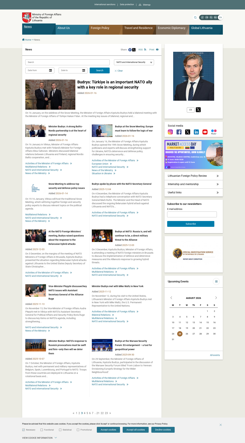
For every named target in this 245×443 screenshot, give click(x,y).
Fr (207, 17)
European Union (100, 163)
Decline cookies (163, 429)
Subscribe (191, 223)
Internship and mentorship (183, 184)
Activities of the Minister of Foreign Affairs (46, 163)
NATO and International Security (41, 170)
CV (190, 110)
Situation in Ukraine (102, 173)
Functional (49, 430)
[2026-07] (171, 298)
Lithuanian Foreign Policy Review (187, 175)
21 (98, 413)
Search (99, 70)
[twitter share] (134, 49)
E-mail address (174, 209)
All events (215, 355)
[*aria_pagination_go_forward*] (110, 413)
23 (106, 413)
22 (102, 413)
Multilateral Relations (36, 166)
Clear (120, 70)
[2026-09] (216, 298)
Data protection (127, 4)
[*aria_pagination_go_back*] (73, 413)
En (220, 17)
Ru (215, 17)
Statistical (67, 430)
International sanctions (104, 4)
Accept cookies (108, 429)
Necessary (30, 430)
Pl (211, 17)
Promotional (86, 430)
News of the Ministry (35, 173)
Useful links (175, 192)
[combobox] (134, 62)
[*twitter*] (198, 109)
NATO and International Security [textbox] (130, 62)
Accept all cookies (135, 429)
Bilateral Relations (101, 315)
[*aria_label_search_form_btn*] (195, 17)
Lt (202, 17)
